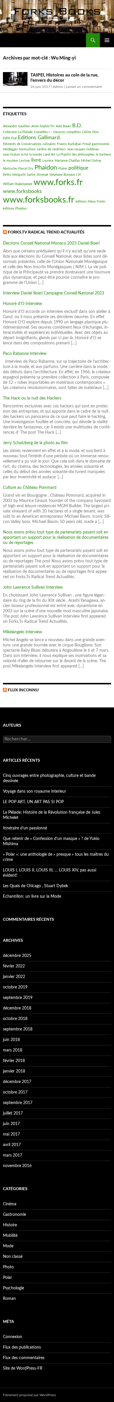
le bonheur (103, 154)
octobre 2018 (15, 1019)
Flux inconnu (23, 689)
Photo (8, 1267)
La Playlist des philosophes (75, 154)
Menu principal (107, 40)
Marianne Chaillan (67, 160)
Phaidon (45, 167)
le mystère (10, 160)
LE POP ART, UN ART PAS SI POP (33, 802)
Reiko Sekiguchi (14, 174)
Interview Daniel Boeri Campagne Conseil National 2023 (53, 293)
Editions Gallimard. (39, 137)
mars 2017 (12, 1155)
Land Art (49, 154)
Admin (58, 86)
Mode (8, 1246)
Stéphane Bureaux (62, 174)
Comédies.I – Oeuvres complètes (57, 132)
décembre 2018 (17, 1008)
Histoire (10, 1225)
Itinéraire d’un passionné (25, 828)
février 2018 (14, 1061)
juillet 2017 (13, 1113)
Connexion (12, 1337)
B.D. (77, 125)
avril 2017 (12, 1145)
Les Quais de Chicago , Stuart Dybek (35, 886)
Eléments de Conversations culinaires (29, 144)
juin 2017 (11, 1124)
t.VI (78, 174)
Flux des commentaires (23, 1358)
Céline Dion (90, 132)
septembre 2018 (17, 1029)
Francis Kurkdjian (69, 144)
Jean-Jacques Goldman (83, 149)
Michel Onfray (91, 160)
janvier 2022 (14, 977)
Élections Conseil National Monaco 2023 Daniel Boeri (51, 243)
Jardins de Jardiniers (51, 149)
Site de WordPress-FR (22, 1368)
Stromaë (42, 174)
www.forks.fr (58, 182)
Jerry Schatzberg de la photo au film (35, 443)
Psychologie (13, 1288)
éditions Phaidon (15, 208)
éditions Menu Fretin (90, 201)
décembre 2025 (17, 956)
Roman (9, 1299)
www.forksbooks (22, 191)
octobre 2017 (15, 1092)
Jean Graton (11, 154)
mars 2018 (12, 1050)
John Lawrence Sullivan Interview (33, 587)
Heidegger (10, 149)
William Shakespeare (17, 184)
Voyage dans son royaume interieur (34, 791)
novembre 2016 (17, 1166)
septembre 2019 (17, 998)
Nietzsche (10, 168)
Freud (86, 144)
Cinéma (9, 1204)
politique (78, 167)
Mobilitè (10, 1236)
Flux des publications (22, 1347)
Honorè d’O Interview (22, 304)
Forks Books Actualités (29, 40)
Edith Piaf (10, 138)
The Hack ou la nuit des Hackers (32, 398)
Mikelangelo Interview (22, 632)
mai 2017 (11, 1134)
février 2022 (14, 966)
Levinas (24, 160)
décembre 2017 (17, 1082)
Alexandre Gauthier (16, 126)
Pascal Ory (25, 168)
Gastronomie (14, 1215)
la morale (35, 154)
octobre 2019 (15, 987)
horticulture (27, 149)
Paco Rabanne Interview (24, 354)
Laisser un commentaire (84, 86)
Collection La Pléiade (18, 132)
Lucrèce (47, 160)
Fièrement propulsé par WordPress (29, 1395)
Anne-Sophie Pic (43, 126)
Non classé (13, 1257)
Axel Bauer (63, 126)
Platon (62, 168)
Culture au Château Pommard (29, 488)
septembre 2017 (17, 1103)
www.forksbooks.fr (38, 200)
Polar (7, 1278)
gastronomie (100, 144)
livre (36, 160)
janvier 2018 (14, 1071)
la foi (24, 154)
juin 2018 (11, 1040)
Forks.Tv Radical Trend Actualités (46, 231)
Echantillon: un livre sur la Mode (32, 896)
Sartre (31, 174)
